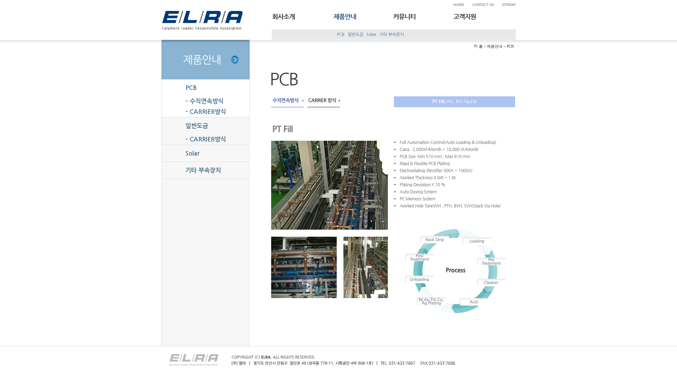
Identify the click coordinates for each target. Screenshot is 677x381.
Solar (371, 34)
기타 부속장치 (391, 34)
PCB (340, 34)
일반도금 (355, 34)
